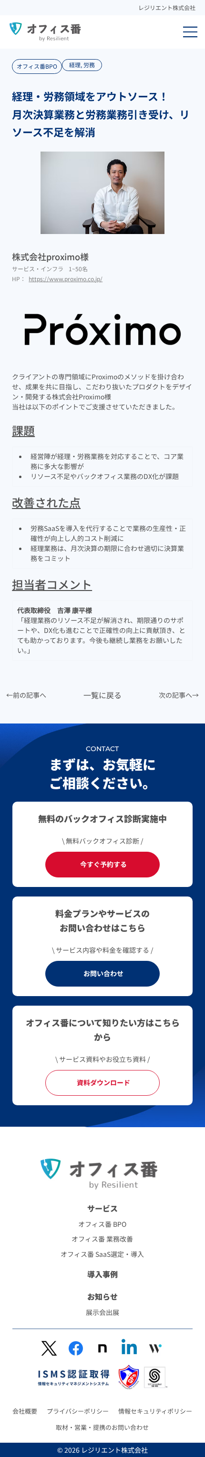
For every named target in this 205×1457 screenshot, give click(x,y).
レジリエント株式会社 (166, 7)
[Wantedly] (155, 1348)
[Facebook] (75, 1348)
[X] (49, 1348)
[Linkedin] (129, 1348)
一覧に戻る (102, 695)
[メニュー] (190, 32)
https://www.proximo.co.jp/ (65, 279)
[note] (102, 1348)
